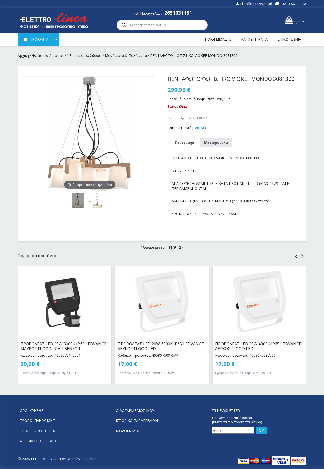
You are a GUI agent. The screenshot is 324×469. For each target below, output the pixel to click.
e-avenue (88, 458)
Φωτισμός (40, 55)
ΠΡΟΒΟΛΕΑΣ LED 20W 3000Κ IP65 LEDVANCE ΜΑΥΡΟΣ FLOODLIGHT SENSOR (63, 346)
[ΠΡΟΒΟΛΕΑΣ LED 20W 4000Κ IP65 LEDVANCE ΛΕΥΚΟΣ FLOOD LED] (259, 301)
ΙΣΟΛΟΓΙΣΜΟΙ (127, 430)
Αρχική (23, 55)
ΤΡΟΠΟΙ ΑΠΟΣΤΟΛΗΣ (38, 430)
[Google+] (181, 247)
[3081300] (97, 200)
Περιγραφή (185, 142)
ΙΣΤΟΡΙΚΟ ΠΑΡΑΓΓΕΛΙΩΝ (137, 420)
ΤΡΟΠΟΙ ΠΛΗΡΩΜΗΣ (37, 420)
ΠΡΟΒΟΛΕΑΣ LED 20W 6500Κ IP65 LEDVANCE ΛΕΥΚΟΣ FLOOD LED (161, 346)
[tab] (185, 142)
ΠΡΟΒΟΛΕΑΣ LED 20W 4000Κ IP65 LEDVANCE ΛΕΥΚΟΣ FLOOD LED (258, 346)
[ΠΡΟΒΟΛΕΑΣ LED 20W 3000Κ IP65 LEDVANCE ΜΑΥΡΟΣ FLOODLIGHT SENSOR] (64, 301)
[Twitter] (175, 247)
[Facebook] (170, 247)
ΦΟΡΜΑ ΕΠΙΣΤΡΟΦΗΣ (38, 440)
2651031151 (178, 12)
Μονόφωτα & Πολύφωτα (126, 55)
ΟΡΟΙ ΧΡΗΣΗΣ (32, 410)
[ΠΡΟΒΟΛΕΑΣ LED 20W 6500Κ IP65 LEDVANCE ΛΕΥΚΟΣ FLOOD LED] (162, 301)
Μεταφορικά (216, 142)
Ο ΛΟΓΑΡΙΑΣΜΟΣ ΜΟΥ (135, 410)
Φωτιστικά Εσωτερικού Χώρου (77, 55)
